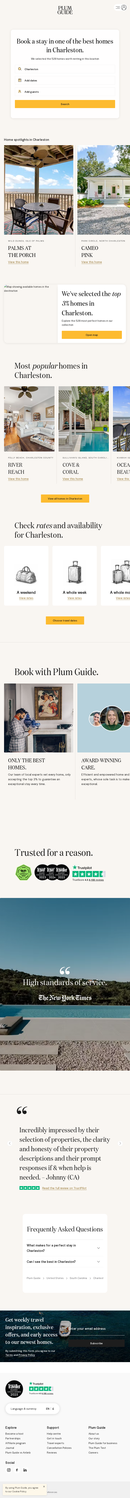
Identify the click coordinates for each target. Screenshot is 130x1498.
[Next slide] (120, 1143)
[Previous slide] (10, 1143)
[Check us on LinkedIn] (25, 1470)
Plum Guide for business (103, 1443)
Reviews (52, 1452)
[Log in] (120, 7)
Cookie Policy (19, 1491)
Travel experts (55, 1443)
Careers (93, 1452)
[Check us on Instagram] (8, 1470)
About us (94, 1433)
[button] (65, 7)
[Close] (44, 1486)
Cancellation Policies (59, 1448)
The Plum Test (97, 1448)
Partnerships (12, 1438)
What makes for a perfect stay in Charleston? (51, 1248)
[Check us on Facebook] (17, 1470)
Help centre (54, 1433)
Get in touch (54, 1438)
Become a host (14, 1433)
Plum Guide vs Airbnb (17, 1452)
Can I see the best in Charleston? (51, 1261)
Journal (9, 1448)
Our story (94, 1438)
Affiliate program (15, 1443)
